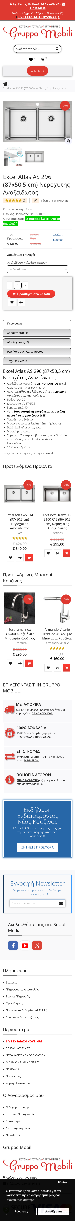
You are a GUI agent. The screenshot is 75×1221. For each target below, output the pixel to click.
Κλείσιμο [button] (64, 1182)
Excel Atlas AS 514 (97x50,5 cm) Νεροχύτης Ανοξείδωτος (19, 521)
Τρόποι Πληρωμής (18, 996)
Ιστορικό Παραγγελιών (20, 1114)
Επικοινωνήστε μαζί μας (22, 1017)
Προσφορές (13, 1076)
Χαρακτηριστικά (18, 333)
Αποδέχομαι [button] (53, 1211)
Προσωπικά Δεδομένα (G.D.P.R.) (26, 1010)
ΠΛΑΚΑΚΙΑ (12, 1069)
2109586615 (38, 8)
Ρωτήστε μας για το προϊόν (25, 351)
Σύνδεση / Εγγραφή (22, 13)
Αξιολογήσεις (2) (18, 342)
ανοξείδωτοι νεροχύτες (17, 453)
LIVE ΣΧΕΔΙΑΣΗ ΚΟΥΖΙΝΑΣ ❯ (39, 17)
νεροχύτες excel (43, 453)
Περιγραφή (14, 323)
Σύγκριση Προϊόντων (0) (49, 13)
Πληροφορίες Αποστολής (22, 989)
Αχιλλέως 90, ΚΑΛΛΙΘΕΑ (21, 1177)
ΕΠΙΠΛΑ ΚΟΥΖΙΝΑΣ (18, 1048)
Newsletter (13, 1135)
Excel (29, 209)
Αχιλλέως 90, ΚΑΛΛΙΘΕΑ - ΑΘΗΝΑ (36, 4)
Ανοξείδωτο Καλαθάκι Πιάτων (27, 262)
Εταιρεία (11, 982)
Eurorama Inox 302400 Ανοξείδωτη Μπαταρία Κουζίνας (20, 633)
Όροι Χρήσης (14, 1003)
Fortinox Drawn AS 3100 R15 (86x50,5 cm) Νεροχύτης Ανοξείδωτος (57, 521)
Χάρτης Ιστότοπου (18, 1083)
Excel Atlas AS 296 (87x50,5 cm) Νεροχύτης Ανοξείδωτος (35, 88)
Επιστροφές (13, 1121)
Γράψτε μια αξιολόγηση (53, 200)
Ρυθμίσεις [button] (21, 1211)
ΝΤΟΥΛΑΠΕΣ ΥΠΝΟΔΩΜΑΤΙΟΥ (25, 1055)
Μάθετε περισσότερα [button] (21, 1199)
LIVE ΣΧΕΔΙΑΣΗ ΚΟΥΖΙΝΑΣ (24, 1041)
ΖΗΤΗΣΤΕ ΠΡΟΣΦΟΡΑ (37, 847)
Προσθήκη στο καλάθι (33, 294)
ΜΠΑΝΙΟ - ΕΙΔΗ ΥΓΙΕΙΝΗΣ (22, 1062)
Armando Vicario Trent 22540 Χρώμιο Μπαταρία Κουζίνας (57, 633)
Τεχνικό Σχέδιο (17, 361)
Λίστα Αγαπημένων (18, 1128)
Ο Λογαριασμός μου (19, 1107)
